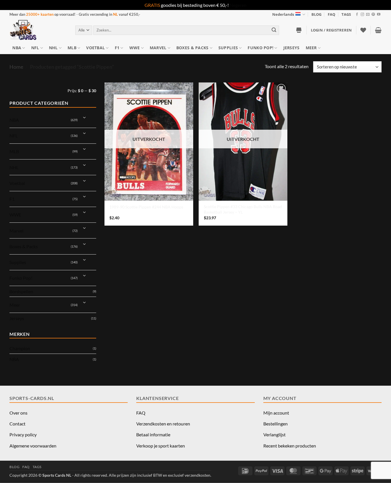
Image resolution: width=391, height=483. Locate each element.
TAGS (346, 14)
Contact (17, 423)
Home (16, 67)
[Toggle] (85, 117)
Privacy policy (23, 434)
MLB (72, 47)
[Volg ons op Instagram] (362, 15)
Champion (19, 348)
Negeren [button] (238, 5)
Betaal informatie (153, 434)
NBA (16, 47)
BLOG (316, 14)
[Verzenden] (274, 30)
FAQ (331, 14)
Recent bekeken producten (289, 445)
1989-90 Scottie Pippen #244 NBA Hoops (146, 206)
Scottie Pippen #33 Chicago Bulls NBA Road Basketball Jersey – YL (243, 209)
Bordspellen (21, 291)
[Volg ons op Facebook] (357, 15)
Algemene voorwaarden (32, 445)
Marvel (158, 47)
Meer (311, 47)
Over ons (18, 412)
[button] (331, 30)
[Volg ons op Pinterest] (373, 15)
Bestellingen (275, 423)
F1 (117, 47)
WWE (134, 47)
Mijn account (276, 412)
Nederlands (283, 14)
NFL (35, 47)
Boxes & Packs (192, 47)
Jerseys (291, 47)
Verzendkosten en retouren (163, 423)
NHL (53, 47)
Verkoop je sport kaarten (160, 445)
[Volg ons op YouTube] (378, 15)
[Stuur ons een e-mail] (368, 15)
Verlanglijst (274, 434)
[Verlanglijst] (363, 30)
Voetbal (95, 47)
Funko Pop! (260, 47)
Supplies (228, 47)
